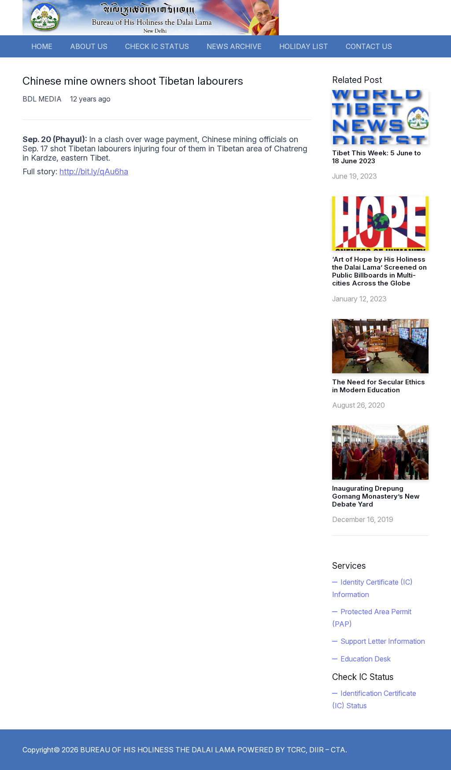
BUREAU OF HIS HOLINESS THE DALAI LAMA (158, 749)
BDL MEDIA (42, 98)
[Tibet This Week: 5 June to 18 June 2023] (380, 117)
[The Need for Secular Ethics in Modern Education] (380, 346)
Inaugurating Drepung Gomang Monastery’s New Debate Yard (376, 496)
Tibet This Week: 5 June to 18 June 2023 (376, 157)
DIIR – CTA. (328, 749)
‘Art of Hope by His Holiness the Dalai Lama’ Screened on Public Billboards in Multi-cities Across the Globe (379, 271)
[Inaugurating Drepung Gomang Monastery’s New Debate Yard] (380, 452)
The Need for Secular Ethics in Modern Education (378, 386)
